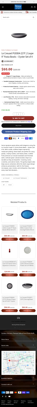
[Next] (34, 2)
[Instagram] (5, 396)
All (4, 185)
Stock (10, 185)
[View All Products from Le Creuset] (7, 61)
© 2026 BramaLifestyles (7, 404)
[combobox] (18, 17)
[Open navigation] (7, 7)
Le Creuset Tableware (20, 178)
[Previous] (3, 2)
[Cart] (34, 7)
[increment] (22, 114)
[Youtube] (9, 396)
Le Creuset (14, 50)
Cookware (8, 50)
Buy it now (18, 125)
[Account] (32, 7)
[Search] (33, 17)
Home (3, 50)
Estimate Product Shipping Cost (18, 132)
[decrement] (15, 114)
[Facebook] (2, 396)
